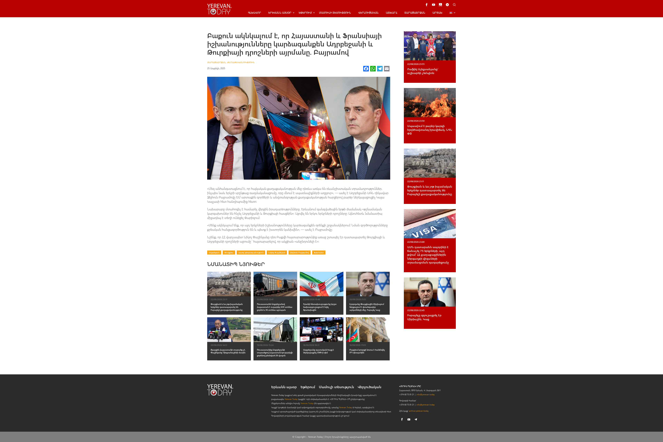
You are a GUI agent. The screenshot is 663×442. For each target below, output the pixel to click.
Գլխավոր (254, 12)
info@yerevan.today (425, 394)
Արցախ (437, 12)
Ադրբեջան (214, 252)
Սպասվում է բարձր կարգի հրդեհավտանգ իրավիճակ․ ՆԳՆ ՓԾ (429, 129)
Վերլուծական (368, 12)
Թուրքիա (228, 252)
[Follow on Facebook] (402, 419)
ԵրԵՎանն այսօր (279, 12)
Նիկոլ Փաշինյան (276, 252)
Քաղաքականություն (241, 62)
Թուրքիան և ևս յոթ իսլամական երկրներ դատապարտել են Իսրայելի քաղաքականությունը (429, 190)
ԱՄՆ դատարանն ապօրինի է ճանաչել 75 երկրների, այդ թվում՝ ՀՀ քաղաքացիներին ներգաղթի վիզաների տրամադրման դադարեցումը (428, 254)
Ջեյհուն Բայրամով (299, 252)
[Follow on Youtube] (409, 419)
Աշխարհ (391, 12)
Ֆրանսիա (319, 252)
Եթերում (305, 12)
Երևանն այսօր (284, 387)
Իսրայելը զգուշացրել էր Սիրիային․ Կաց (424, 317)
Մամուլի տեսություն (335, 12)
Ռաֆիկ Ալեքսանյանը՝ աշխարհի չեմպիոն (422, 71)
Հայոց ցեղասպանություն (251, 252)
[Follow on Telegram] (416, 419)
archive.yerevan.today (419, 410)
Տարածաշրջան (414, 12)
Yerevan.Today (291, 399)
